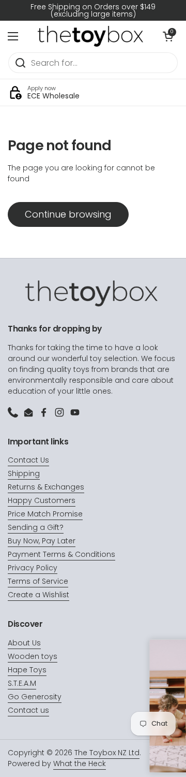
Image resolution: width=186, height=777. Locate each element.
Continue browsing (68, 214)
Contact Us (28, 460)
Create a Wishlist (38, 594)
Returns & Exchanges (46, 487)
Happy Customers (41, 500)
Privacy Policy (32, 568)
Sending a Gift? (36, 527)
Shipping (24, 473)
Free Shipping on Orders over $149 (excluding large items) (93, 10)
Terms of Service (38, 581)
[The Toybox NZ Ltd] (90, 36)
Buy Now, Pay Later (41, 541)
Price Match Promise (45, 514)
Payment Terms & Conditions (61, 554)
